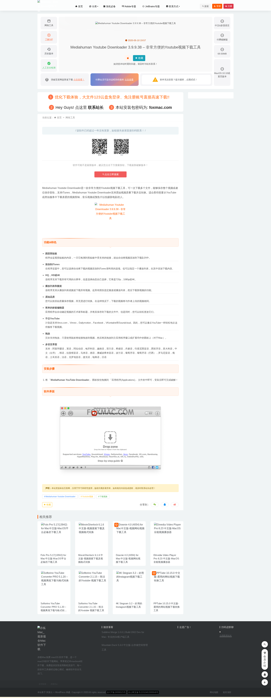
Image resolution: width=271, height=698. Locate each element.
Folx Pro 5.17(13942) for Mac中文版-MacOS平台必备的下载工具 (53, 558)
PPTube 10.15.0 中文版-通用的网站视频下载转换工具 (167, 607)
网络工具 (70, 117)
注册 (229, 6)
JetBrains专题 (152, 6)
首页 (80, 6)
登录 (218, 6)
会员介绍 (264, 661)
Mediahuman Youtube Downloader (60, 496)
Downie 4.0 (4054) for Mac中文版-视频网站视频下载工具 (128, 558)
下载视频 (103, 496)
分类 (94, 6)
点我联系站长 (226, 635)
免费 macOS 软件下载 (57, 657)
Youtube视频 (87, 496)
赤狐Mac (54, 684)
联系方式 (173, 6)
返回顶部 (227, 692)
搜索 (206, 6)
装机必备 (111, 6)
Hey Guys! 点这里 (80, 107)
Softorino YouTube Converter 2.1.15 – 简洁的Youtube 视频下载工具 (91, 607)
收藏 (140, 58)
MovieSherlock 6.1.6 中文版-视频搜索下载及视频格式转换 (90, 558)
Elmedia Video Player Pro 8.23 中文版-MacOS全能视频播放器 (166, 558)
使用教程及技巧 (67, 665)
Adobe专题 (130, 6)
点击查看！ (79, 79)
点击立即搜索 (112, 174)
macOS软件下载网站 (47, 661)
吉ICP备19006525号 (116, 692)
